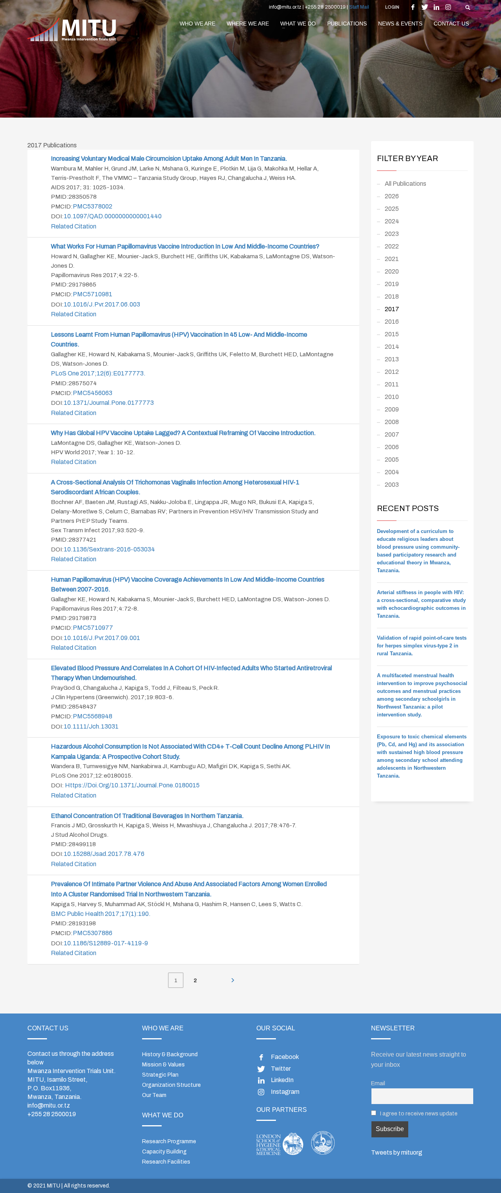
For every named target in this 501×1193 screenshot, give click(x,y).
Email (378, 1083)
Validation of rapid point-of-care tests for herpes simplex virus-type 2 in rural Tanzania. (422, 645)
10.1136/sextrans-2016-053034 (109, 549)
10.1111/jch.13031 (91, 726)
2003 (392, 484)
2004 (392, 472)
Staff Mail (359, 7)
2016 (392, 321)
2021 (392, 259)
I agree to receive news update (418, 1113)
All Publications (405, 183)
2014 (392, 346)
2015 (392, 334)
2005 (392, 459)
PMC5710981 (92, 294)
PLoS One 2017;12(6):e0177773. (98, 373)
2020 (392, 271)
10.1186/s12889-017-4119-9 (106, 943)
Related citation (73, 226)
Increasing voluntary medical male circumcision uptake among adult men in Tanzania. (169, 158)
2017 (392, 309)
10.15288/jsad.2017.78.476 (104, 853)
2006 (392, 447)
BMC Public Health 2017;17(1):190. (101, 913)
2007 (392, 434)
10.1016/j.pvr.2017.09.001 (102, 638)
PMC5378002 (92, 206)
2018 (392, 296)
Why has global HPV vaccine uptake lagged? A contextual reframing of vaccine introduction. (184, 433)
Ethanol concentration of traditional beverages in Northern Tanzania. (148, 815)
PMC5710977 (93, 627)
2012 (392, 371)
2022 (392, 246)
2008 (392, 422)
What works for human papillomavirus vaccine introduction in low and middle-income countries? (185, 246)
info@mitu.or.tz (48, 1105)
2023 (392, 233)
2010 (392, 396)
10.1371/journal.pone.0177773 (109, 402)
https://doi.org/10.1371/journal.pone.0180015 (132, 785)
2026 (392, 196)
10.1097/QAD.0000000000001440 (113, 216)
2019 (392, 284)
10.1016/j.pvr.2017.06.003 (102, 304)
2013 (392, 359)
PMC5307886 (92, 933)
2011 (392, 384)
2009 (392, 409)
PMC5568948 (92, 716)
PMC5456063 (92, 393)
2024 (392, 221)
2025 (392, 208)
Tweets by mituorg (396, 1152)
